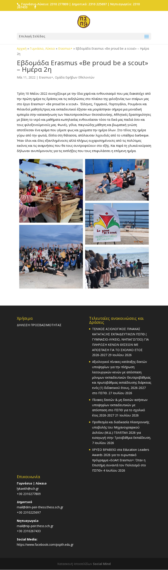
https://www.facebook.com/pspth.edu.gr (45, 544)
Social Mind (102, 564)
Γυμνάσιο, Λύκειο (42, 48)
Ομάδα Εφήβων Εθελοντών (74, 77)
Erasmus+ (65, 48)
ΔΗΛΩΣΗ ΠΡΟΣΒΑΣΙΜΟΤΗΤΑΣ (39, 325)
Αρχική (21, 48)
